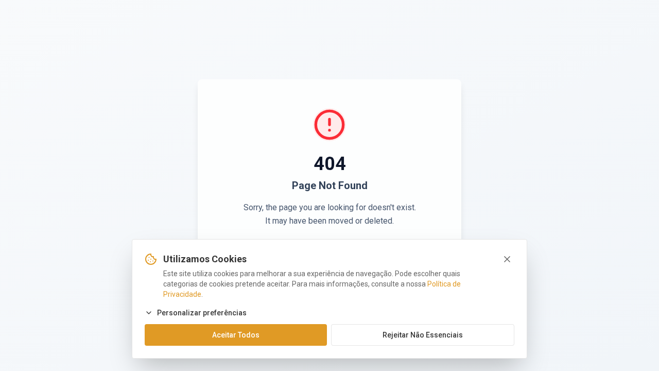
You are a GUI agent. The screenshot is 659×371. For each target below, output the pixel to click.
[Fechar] (507, 259)
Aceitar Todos (235, 335)
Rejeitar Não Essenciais (423, 335)
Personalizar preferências (202, 313)
